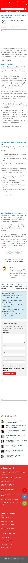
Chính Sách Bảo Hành (7, 521)
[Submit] (25, 9)
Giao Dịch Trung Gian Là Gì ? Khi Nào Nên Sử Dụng (7, 286)
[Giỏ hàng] (26, 5)
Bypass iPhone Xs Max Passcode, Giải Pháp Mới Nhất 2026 (16, 426)
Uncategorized (12, 15)
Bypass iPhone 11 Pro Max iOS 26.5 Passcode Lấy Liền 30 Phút (15, 456)
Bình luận (6, 332)
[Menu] (2, 5)
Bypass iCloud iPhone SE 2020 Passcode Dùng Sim (14, 446)
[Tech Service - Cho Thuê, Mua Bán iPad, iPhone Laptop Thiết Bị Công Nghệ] (14, 4)
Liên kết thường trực (18, 261)
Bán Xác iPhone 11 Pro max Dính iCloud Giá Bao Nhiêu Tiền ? (14, 451)
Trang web (5, 359)
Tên (4, 345)
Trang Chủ (4, 15)
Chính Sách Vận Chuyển (7, 524)
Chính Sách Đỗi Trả (6, 517)
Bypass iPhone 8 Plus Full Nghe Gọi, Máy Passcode (15, 436)
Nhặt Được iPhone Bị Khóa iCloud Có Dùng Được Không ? (16, 431)
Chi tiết (8, 60)
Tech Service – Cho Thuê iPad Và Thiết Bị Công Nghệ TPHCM (21, 286)
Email (4, 352)
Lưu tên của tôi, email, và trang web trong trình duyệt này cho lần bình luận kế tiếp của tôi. (14, 368)
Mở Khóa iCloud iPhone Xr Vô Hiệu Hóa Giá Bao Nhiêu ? (15, 421)
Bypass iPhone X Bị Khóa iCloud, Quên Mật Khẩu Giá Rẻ (16, 441)
